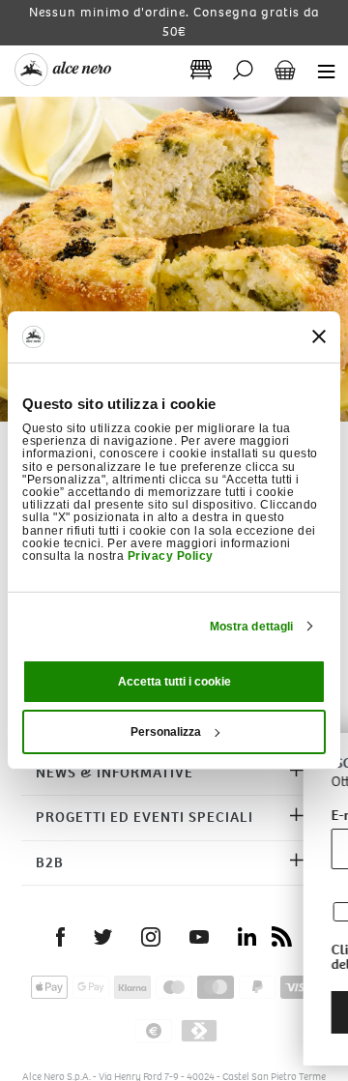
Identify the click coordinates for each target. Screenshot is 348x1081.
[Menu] (320, 70)
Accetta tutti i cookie (174, 681)
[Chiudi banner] (319, 336)
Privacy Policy (171, 556)
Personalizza (165, 732)
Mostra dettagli (252, 626)
